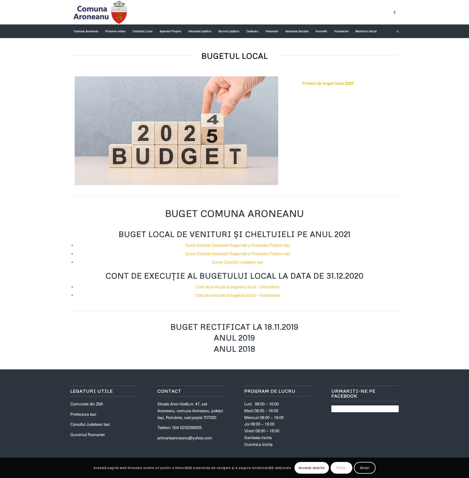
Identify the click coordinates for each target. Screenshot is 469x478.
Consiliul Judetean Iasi (90, 424)
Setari (365, 467)
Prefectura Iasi (83, 414)
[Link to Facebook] (395, 12)
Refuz (341, 467)
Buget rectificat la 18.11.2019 (234, 326)
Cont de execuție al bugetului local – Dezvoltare (237, 286)
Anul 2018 (234, 348)
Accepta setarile (312, 467)
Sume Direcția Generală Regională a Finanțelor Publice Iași (237, 245)
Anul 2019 (234, 337)
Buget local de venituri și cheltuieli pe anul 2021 (235, 234)
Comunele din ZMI (86, 404)
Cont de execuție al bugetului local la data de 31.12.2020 (235, 275)
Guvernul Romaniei (87, 434)
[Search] (396, 31)
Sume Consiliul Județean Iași (237, 262)
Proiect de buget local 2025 (327, 83)
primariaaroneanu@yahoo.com (184, 437)
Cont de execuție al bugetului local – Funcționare (237, 295)
